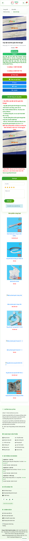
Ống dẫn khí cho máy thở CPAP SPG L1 (14, 372)
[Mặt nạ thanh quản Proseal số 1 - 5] (14, 341)
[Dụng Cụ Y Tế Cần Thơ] (14, 2)
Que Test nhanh (19, 445)
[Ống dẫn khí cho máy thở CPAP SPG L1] (14, 364)
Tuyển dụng (6, 495)
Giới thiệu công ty (7, 490)
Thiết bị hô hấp (6, 12)
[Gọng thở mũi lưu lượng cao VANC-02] (14, 249)
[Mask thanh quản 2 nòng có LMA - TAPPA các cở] (14, 225)
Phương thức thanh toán (9, 520)
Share (15, 82)
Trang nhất (5, 9)
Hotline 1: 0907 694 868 (15, 67)
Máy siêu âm (7, 437)
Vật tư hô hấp (16, 12)
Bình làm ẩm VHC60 (14, 281)
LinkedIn (15, 90)
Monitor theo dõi (7, 440)
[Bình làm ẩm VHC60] (14, 272)
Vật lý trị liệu (19, 449)
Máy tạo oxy (6, 447)
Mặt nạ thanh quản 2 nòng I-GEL (14, 304)
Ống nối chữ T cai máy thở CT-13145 (14, 327)
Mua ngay (15, 75)
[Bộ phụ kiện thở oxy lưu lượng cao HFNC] (14, 386)
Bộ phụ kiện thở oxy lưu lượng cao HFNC (14, 395)
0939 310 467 (14, 481)
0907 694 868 (7, 465)
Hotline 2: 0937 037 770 (15, 71)
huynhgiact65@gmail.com (16, 537)
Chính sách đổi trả (8, 513)
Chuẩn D (14, 54)
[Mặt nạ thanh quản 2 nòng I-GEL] (14, 295)
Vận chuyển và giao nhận (9, 518)
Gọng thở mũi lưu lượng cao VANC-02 (14, 258)
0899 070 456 (14, 473)
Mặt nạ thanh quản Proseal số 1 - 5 (14, 350)
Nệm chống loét (20, 440)
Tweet (15, 86)
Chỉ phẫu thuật (20, 437)
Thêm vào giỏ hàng (15, 79)
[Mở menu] (2, 2)
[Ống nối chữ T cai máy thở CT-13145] (14, 318)
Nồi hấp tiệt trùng (20, 447)
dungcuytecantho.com (11, 535)
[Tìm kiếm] (23, 2)
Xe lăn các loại (7, 442)
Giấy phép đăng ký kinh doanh (10, 493)
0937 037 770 (23, 535)
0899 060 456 (14, 465)
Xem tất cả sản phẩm (8, 503)
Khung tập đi (19, 442)
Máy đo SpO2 (7, 449)
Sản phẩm (14, 9)
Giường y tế (6, 445)
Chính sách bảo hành (8, 515)
